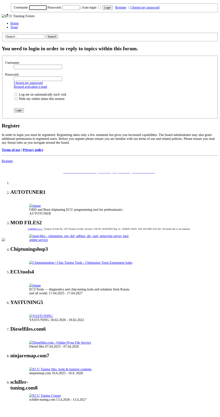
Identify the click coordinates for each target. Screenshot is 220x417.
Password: (54, 7)
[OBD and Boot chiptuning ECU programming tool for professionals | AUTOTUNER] (35, 206)
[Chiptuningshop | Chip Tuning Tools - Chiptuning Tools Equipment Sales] (80, 262)
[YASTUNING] (41, 316)
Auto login (89, 7)
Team (14, 27)
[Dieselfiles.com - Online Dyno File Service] (60, 342)
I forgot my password (144, 7)
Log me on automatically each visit (42, 94)
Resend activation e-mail (30, 87)
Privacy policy (33, 150)
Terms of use (11, 150)
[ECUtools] (35, 285)
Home (14, 23)
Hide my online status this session (41, 99)
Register (120, 7)
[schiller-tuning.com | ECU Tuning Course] (45, 395)
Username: (21, 7)
